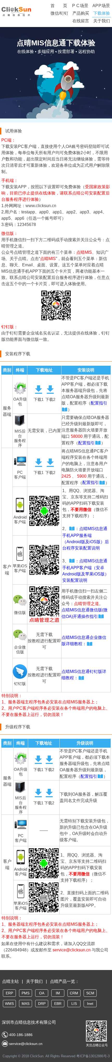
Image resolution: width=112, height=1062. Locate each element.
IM (58, 993)
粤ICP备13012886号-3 (93, 1056)
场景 (80, 5)
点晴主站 (10, 981)
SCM (90, 993)
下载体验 (101, 13)
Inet (90, 1003)
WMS (9, 1003)
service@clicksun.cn (72, 950)
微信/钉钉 (59, 13)
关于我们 (101, 21)
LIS (74, 1003)
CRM (74, 993)
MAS (25, 1003)
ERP (9, 993)
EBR (57, 1003)
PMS (25, 993)
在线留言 (80, 21)
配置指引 (86, 443)
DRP (42, 1003)
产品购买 (80, 13)
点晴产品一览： (64, 981)
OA (41, 993)
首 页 (59, 5)
